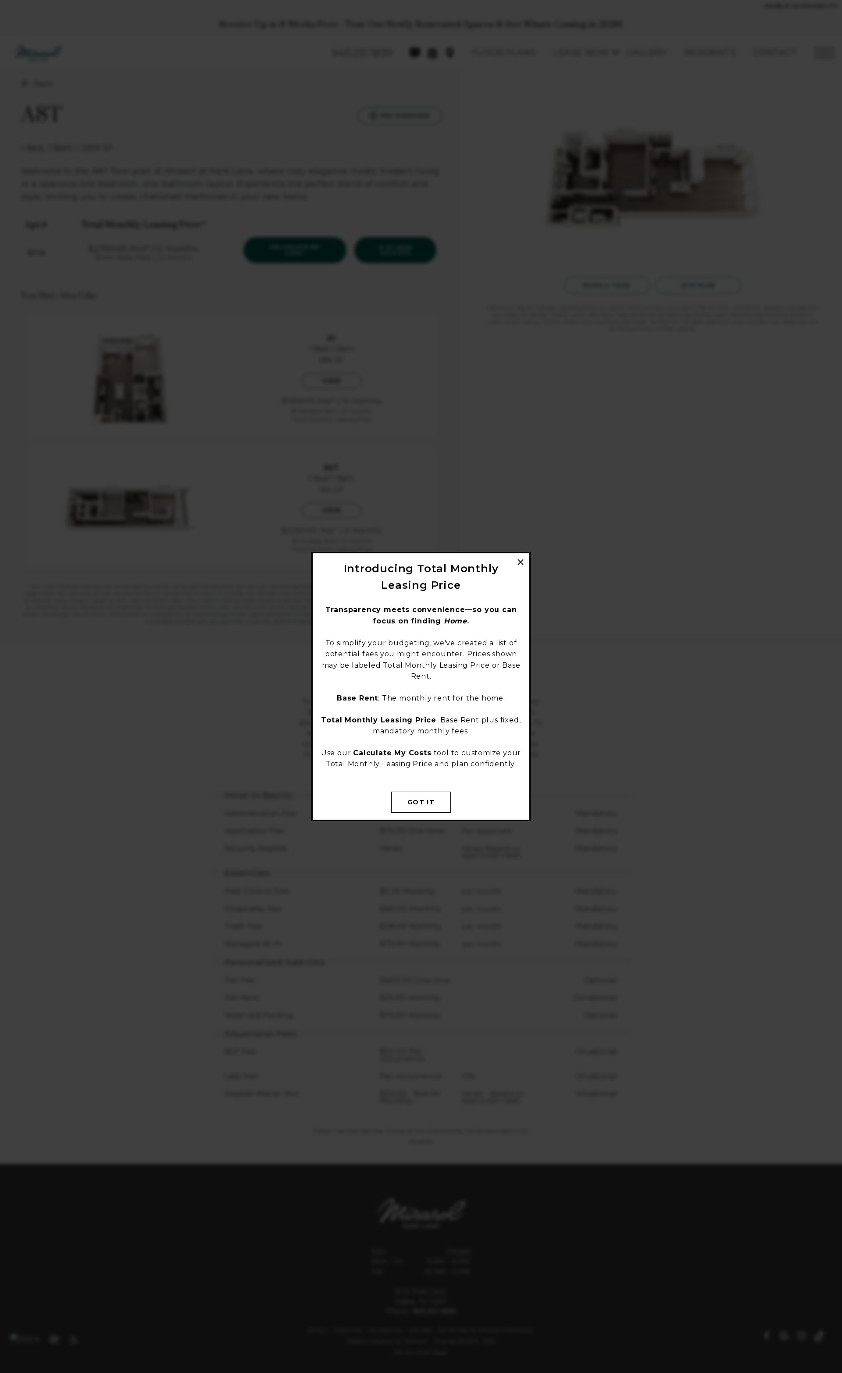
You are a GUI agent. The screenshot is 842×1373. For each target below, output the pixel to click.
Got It (421, 802)
